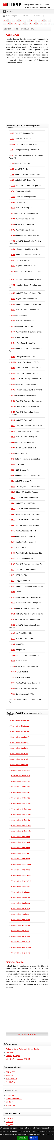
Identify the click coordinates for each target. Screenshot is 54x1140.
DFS (13, 332)
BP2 (13, 219)
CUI (12, 279)
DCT (13, 315)
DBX (13, 304)
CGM (13, 249)
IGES (13, 464)
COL (13, 266)
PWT (13, 614)
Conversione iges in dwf (20, 920)
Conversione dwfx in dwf (21, 815)
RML (13, 619)
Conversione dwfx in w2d (21, 826)
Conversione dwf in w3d (20, 798)
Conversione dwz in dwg (20, 892)
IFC (12, 459)
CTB (13, 271)
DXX (13, 412)
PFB (13, 559)
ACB (12, 139)
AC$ (12, 133)
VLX (13, 694)
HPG (13, 453)
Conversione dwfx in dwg (21, 803)
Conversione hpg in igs (20, 914)
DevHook (9, 1052)
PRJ (13, 592)
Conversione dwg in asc (20, 837)
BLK (13, 213)
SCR (13, 644)
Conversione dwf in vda (20, 787)
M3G (13, 492)
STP (13, 677)
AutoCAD (37, 16)
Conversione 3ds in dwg (19, 720)
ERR (13, 420)
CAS (13, 235)
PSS (13, 603)
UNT (13, 688)
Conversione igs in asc (20, 931)
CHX (13, 255)
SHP (13, 650)
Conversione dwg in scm (21, 864)
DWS (13, 379)
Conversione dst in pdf (19, 759)
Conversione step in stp (20, 953)
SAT (13, 639)
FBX (13, 431)
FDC (13, 437)
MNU (13, 520)
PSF (13, 597)
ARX (12, 175)
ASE (13, 186)
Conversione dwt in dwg (20, 886)
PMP (13, 586)
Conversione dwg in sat (20, 859)
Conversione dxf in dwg (20, 909)
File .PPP (9, 1125)
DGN (13, 343)
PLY (12, 581)
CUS (13, 293)
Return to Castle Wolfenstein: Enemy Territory (23, 1049)
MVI (12, 525)
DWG (13, 368)
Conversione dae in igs (19, 748)
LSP (13, 487)
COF (13, 260)
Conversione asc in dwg (19, 732)
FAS (13, 426)
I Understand (23, 1138)
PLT (12, 570)
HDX (13, 448)
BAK (13, 202)
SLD (13, 661)
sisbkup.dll (10, 1095)
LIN (12, 481)
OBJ (13, 536)
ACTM (12, 144)
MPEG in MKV (11, 1079)
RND (13, 625)
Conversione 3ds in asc (19, 726)
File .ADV (9, 1118)
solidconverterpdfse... (14, 1099)
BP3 (13, 224)
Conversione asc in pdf (19, 743)
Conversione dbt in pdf (19, 754)
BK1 (13, 208)
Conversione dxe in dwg (20, 903)
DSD (13, 349)
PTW (13, 608)
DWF (13, 357)
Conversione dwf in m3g (20, 776)
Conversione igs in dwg (20, 925)
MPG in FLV (10, 1082)
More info (33, 1138)
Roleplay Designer (13, 1056)
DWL (13, 373)
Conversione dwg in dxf (20, 842)
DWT (13, 384)
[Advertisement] (27, 95)
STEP (13, 672)
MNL (13, 503)
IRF (12, 476)
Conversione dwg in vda (20, 870)
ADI (11, 150)
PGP (13, 564)
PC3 (13, 553)
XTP (14, 700)
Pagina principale (11, 16)
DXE (13, 401)
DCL (13, 310)
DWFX (13, 362)
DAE (13, 299)
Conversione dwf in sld (19, 765)
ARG (12, 169)
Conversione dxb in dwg (20, 898)
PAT (12, 542)
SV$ (13, 683)
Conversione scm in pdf (20, 942)
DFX (13, 337)
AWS (13, 197)
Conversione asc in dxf (19, 737)
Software (26, 16)
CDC (13, 241)
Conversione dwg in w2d (20, 875)
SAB (13, 633)
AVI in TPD (10, 1075)
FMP (13, 442)
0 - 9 (5, 21)
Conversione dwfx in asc (21, 809)
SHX (13, 655)
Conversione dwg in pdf (20, 848)
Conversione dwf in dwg (20, 770)
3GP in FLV (10, 1072)
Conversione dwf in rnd (20, 781)
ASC (12, 180)
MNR (13, 509)
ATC (13, 191)
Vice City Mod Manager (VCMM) (18, 1059)
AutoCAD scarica (27, 1034)
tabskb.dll (9, 1102)
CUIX (13, 285)
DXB (13, 395)
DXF (13, 406)
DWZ (13, 390)
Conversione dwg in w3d (20, 881)
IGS (12, 470)
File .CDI (9, 1122)
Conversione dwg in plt (20, 853)
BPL (13, 230)
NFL (13, 531)
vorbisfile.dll (10, 1105)
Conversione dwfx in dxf (20, 820)
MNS (13, 514)
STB (13, 666)
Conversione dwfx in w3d (21, 831)
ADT (12, 164)
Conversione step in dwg (21, 947)
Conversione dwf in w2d (20, 792)
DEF (13, 326)
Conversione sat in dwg (20, 936)
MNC (13, 498)
